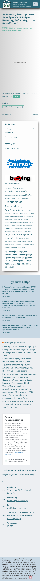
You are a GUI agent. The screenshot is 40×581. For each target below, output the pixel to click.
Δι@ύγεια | (28, 258)
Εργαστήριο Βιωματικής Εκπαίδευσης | (14, 219)
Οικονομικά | (9, 228)
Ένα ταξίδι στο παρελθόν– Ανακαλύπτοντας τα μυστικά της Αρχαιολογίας (17, 389)
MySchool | (10, 252)
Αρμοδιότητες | (8, 195)
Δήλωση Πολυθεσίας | (17, 195)
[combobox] (18, 129)
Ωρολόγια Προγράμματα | (18, 247)
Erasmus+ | (8, 188)
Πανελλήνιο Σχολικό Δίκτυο (14, 343)
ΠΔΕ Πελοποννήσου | (14, 261)
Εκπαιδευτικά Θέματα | (15, 210)
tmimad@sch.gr (14, 519)
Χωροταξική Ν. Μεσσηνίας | (22, 244)
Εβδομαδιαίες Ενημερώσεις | (13, 107)
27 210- (10, 526)
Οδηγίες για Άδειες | (28, 225)
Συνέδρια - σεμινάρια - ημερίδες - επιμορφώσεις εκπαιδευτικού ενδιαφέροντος (17, 29)
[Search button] (33, 129)
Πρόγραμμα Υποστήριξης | (23, 238)
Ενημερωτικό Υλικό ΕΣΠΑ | (27, 213)
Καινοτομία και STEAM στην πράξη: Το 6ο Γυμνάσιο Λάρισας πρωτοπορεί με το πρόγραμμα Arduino (19, 349)
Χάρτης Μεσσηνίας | (9, 244)
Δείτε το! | (28, 195)
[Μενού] (35, 4)
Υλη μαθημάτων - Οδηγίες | (25, 241)
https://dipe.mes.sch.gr (17, 501)
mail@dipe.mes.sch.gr (17, 508)
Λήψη (16, 96)
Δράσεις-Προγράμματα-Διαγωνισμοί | (17, 198)
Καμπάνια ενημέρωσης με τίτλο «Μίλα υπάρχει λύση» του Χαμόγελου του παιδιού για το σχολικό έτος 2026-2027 (20, 327)
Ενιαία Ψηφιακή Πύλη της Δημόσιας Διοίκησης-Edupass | (19, 216)
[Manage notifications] (30, 577)
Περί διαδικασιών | (19, 228)
